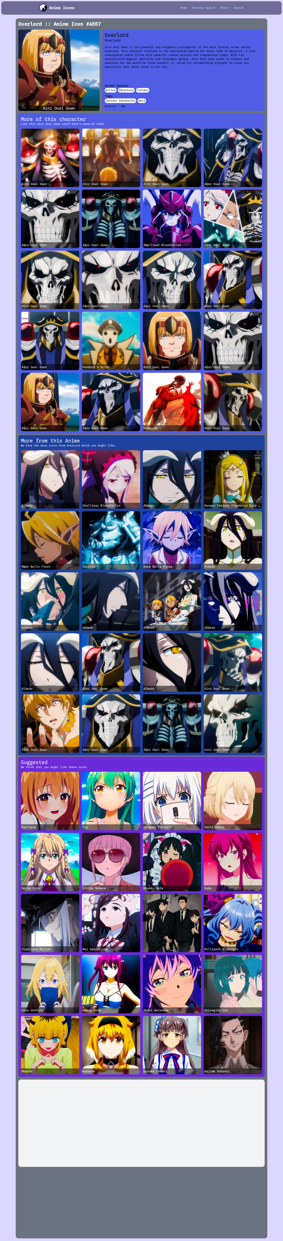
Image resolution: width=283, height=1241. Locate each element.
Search (239, 7)
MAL (123, 106)
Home (183, 7)
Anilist (110, 106)
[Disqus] (141, 1123)
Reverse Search (203, 7)
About (224, 7)
